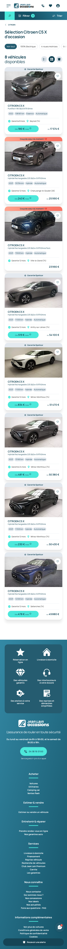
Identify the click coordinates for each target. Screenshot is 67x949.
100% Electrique (28, 46)
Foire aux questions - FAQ (33, 908)
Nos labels (34, 901)
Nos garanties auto (33, 834)
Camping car (33, 790)
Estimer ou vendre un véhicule (33, 812)
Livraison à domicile (33, 853)
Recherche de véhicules (33, 863)
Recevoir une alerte (36, 942)
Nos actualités (33, 904)
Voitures (33, 783)
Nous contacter (33, 891)
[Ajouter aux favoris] (58, 76)
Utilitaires (33, 786)
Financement (33, 856)
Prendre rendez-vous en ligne (33, 831)
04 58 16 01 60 (36, 751)
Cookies (33, 936)
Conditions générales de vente (33, 930)
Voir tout (11, 46)
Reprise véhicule (33, 859)
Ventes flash (33, 793)
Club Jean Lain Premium (33, 866)
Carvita (33, 869)
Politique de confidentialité (33, 933)
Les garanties (33, 872)
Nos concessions (33, 898)
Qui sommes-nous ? (33, 894)
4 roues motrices (49, 46)
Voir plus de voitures (34, 926)
